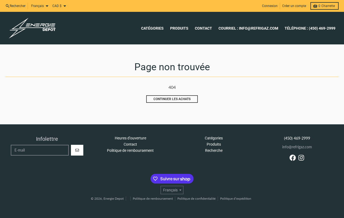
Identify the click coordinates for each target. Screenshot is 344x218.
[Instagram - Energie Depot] (301, 157)
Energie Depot (113, 198)
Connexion (270, 6)
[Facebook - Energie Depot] (292, 157)
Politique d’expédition (235, 198)
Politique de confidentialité (196, 198)
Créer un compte (294, 6)
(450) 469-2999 (297, 138)
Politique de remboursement (153, 198)
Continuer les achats (172, 99)
